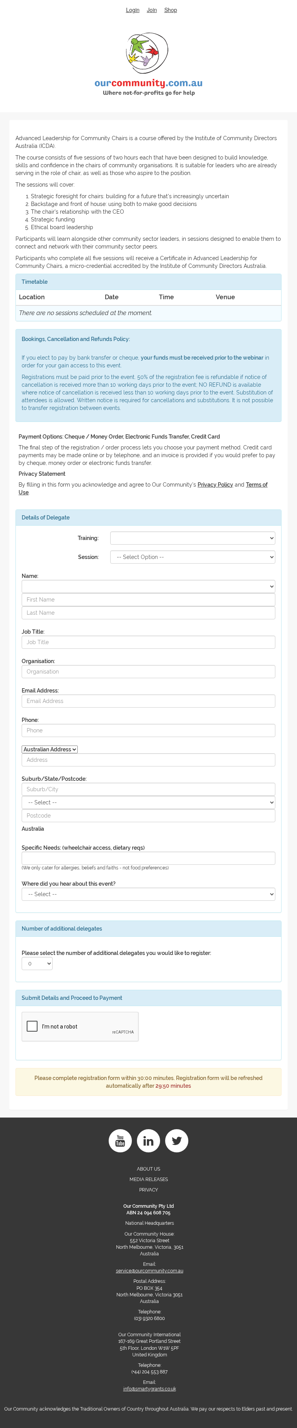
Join (152, 10)
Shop (170, 10)
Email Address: (40, 690)
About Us (148, 1169)
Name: (30, 576)
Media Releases (149, 1179)
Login (133, 10)
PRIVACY (148, 1190)
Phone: (30, 720)
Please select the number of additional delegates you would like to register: (116, 953)
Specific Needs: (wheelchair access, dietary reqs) (83, 848)
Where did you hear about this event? (69, 884)
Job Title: (33, 632)
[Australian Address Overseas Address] (50, 748)
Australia (33, 829)
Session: (88, 557)
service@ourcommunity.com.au (149, 1271)
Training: (88, 538)
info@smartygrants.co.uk (149, 1389)
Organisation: (38, 661)
